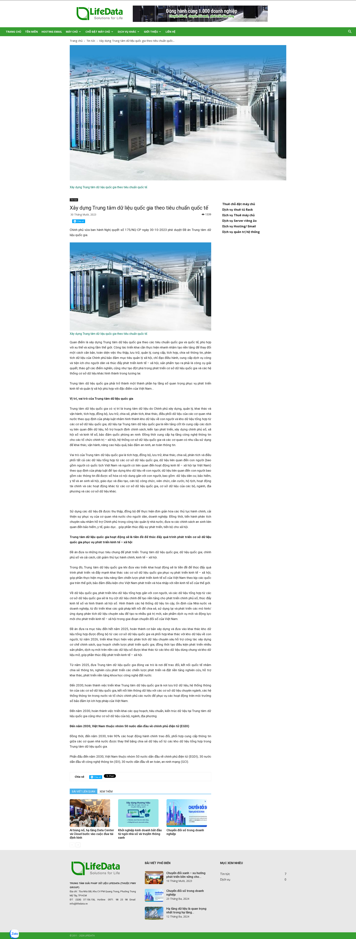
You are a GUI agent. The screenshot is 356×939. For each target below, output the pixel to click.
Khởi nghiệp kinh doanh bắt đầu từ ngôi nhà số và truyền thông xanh (140, 833)
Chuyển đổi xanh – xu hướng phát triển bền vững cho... (185, 875)
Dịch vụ (225, 879)
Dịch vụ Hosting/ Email (239, 226)
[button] (349, 31)
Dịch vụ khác (127, 31)
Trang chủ (76, 40)
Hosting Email (52, 31)
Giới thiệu (151, 31)
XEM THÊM (106, 791)
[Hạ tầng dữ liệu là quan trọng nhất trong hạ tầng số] (154, 913)
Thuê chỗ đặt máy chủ (238, 204)
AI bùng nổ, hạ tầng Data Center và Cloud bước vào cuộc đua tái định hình (92, 833)
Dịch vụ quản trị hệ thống (241, 232)
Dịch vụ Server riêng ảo (239, 221)
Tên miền (31, 31)
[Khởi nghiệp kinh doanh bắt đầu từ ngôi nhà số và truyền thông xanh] (140, 813)
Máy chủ (72, 31)
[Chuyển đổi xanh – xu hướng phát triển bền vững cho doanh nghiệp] (154, 877)
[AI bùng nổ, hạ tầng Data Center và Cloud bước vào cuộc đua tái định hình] (92, 813)
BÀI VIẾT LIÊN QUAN (83, 791)
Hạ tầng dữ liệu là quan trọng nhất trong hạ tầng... (186, 910)
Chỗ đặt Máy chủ (97, 31)
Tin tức (90, 40)
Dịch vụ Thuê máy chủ (238, 215)
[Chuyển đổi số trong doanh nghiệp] (189, 813)
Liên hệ (170, 31)
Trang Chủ (13, 31)
